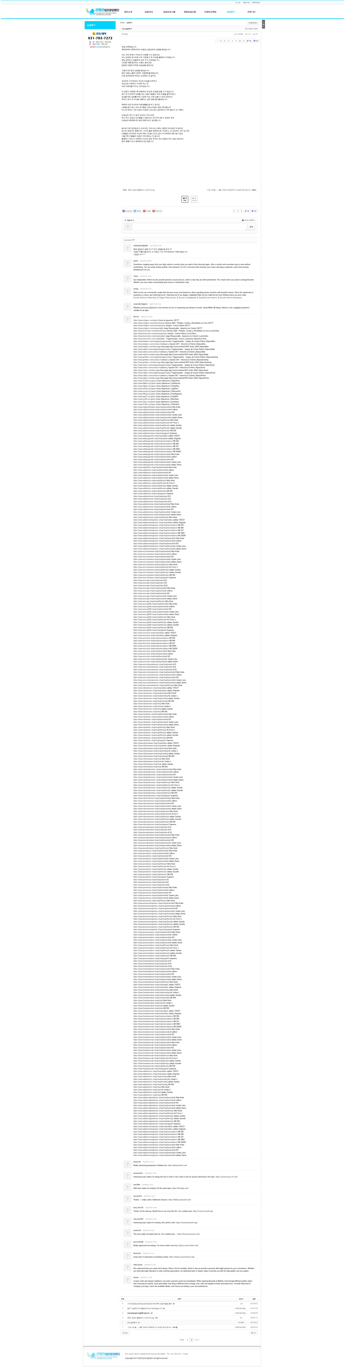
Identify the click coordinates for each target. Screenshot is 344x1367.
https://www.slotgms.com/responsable (148, 328)
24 (151, 1313)
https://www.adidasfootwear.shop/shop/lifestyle (151, 420)
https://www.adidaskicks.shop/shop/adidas (149, 1071)
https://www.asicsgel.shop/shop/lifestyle (149, 601)
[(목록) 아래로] (236, 41)
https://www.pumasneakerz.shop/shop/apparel (151, 958)
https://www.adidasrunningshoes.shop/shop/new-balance (155, 1132)
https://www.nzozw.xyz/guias (144, 391)
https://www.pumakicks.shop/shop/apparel (149, 877)
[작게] (228, 41)
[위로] (232, 41)
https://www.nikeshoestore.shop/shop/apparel (151, 824)
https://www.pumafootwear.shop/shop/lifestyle (151, 848)
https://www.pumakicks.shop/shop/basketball (151, 851)
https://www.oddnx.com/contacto (146, 375)
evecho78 (137, 1230)
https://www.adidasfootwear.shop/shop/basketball (152, 407)
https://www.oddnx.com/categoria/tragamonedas (152, 373)
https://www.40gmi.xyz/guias (144, 386)
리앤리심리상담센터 (140, 245)
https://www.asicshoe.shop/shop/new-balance (151, 638)
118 (174, 1327)
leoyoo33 (137, 1162)
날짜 (254, 1299)
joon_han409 (138, 1242)
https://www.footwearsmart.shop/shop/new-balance (153, 1016)
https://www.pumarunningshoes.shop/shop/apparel (152, 929)
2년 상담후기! (127, 29)
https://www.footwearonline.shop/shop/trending (151, 990)
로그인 (238, 3)
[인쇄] (244, 41)
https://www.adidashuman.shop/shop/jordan (150, 496)
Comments (129, 240)
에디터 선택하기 (249, 220)
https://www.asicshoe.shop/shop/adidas (148, 633)
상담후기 (91, 25)
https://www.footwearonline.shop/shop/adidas (150, 985)
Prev (182, 1340)
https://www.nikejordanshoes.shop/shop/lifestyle (152, 782)
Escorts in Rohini (216, 1281)
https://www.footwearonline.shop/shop (148, 1000)
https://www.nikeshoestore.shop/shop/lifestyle (151, 811)
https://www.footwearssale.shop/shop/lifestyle (151, 1055)
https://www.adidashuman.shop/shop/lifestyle (151, 517)
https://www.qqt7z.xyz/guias (144, 396)
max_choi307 (138, 1219)
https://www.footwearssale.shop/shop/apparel (151, 1069)
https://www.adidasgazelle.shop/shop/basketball (152, 454)
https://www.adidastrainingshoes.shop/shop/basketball (154, 538)
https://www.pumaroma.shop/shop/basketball (150, 887)
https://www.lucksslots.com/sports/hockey (149, 331)
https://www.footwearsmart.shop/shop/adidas (150, 1011)
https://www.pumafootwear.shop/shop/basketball (152, 835)
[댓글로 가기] (240, 41)
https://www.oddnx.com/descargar (146, 378)
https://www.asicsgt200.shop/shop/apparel (149, 630)
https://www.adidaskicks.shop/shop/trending (150, 1076)
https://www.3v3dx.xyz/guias (144, 404)
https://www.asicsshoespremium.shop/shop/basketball (154, 672)
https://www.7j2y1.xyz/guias (144, 402)
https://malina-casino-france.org (181, 1257)
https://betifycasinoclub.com (179, 1200)
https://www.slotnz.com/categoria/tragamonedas (152, 365)
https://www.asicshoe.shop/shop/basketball (150, 651)
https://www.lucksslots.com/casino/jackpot (150, 333)
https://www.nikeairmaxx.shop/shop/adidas (150, 688)
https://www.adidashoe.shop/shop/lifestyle (149, 481)
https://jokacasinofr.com (177, 1165)
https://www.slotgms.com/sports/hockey (149, 323)
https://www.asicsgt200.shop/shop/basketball (151, 604)
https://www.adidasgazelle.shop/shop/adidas (150, 436)
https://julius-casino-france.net (186, 1245)
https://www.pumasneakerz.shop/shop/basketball (152, 932)
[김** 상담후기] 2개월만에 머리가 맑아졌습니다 (144, 1308)
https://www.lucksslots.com (144, 339)
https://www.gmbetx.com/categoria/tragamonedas (152, 357)
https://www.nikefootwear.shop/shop (147, 759)
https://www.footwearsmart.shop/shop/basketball (152, 1029)
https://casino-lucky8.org (202, 1211)
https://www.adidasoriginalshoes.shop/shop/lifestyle (153, 1111)
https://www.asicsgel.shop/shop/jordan (148, 580)
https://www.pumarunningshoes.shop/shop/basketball (154, 903)
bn (241, 1318)
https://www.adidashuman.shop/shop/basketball (151, 504)
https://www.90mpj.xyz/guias (144, 394)
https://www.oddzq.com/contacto (146, 352)
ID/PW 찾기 (256, 3)
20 (163, 1308)
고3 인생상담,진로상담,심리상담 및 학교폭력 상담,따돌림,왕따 (149, 1304)
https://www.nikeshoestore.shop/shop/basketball (152, 798)
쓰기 (254, 1333)
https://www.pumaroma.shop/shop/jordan (149, 880)
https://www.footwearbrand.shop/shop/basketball (152, 969)
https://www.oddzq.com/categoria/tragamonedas (152, 349)
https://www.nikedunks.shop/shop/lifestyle (149, 727)
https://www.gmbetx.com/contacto (146, 360)
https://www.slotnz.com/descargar (146, 370)
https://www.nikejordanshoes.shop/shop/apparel (151, 796)
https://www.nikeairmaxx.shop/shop (147, 704)
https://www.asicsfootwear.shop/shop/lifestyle (151, 565)
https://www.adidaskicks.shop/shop (147, 1087)
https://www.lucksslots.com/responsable (149, 336)
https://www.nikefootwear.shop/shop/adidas (150, 743)
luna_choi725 (138, 1207)
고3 (241, 1304)
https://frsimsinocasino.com (188, 1234)
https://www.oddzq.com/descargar (146, 354)
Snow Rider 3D (209, 308)
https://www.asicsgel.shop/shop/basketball (149, 588)
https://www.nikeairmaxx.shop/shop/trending (150, 693)
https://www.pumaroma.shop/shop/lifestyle (149, 901)
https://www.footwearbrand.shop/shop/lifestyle (151, 982)
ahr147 (136, 316)
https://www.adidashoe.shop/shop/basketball (150, 467)
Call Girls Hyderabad (188, 267)
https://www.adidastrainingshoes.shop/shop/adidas (153, 520)
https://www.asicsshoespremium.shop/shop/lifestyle (153, 685)
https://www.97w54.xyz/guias (144, 381)
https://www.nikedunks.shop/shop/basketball (150, 714)
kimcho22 (137, 1253)
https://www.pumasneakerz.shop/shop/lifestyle (151, 945)
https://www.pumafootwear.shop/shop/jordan (150, 827)
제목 (179, 1299)
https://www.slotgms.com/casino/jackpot (149, 326)
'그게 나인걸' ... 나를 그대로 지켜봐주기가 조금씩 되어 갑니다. (149, 1327)
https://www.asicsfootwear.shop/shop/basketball (152, 551)
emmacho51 (138, 1173)
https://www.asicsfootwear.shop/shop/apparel (150, 578)
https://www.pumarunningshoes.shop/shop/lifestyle (153, 916)
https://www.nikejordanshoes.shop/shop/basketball (153, 769)
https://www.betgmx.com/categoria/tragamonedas (152, 341)
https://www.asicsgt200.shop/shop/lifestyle (150, 617)
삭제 (256, 41)
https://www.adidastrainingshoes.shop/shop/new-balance (155, 525)
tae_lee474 (137, 1196)
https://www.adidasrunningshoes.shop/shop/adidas (153, 1126)
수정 (250, 41)
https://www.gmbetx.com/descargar (147, 362)
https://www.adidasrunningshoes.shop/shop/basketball (154, 1145)
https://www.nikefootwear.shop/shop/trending (150, 748)
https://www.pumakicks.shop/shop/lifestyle (150, 864)
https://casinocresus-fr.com (226, 1177)
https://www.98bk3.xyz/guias (144, 383)
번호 (122, 1299)
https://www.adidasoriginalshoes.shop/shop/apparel (153, 1124)
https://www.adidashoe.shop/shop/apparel (149, 494)
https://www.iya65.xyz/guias (144, 399)
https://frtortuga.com (180, 1188)
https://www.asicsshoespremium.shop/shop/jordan (152, 664)
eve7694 (136, 1184)
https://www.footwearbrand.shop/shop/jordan (150, 961)
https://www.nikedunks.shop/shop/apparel (149, 740)
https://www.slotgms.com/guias (145, 320)
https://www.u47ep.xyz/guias (144, 389)
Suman (136, 1277)
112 (156, 1318)
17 (139, 1322)
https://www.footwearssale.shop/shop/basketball (152, 1042)
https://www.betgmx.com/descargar (147, 347)
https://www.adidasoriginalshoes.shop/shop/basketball (154, 1097)
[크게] (225, 41)
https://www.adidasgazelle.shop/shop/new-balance (152, 441)
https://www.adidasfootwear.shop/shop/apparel (151, 433)
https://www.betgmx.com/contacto (146, 344)
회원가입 (246, 3)
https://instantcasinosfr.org (186, 1223)
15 (173, 1304)
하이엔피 (125, 34)
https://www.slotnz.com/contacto (146, 368)
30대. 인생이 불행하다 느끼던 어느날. (141, 1318)
